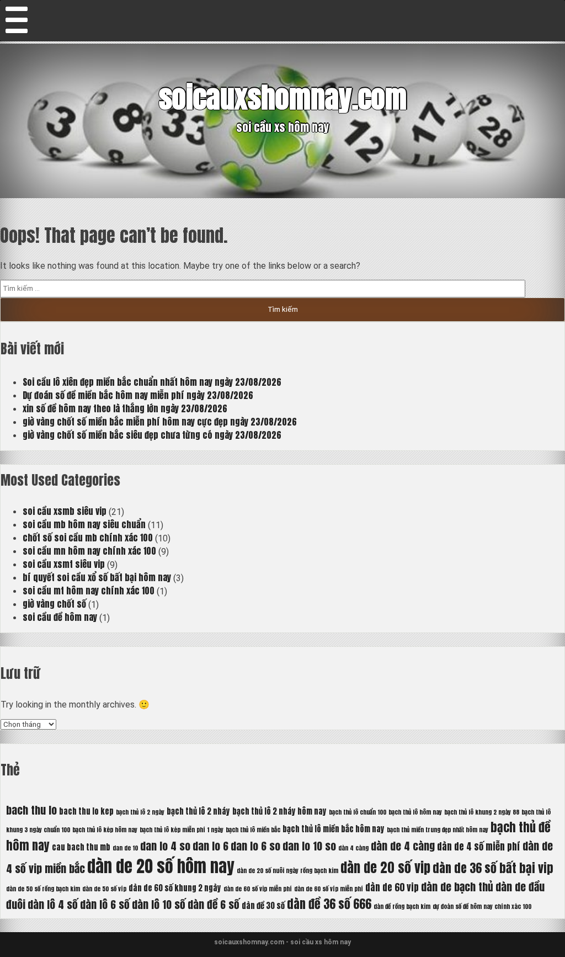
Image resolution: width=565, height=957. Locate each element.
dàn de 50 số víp (104, 889)
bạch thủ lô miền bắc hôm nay (333, 829)
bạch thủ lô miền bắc (253, 829)
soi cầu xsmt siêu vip (64, 564)
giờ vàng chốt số (54, 603)
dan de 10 (125, 848)
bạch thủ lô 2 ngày (140, 812)
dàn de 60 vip (392, 887)
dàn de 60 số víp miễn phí (328, 889)
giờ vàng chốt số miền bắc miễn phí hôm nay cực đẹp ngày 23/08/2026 (160, 421)
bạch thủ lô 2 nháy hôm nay (279, 811)
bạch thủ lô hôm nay (415, 812)
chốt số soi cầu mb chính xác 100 (88, 537)
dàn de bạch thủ (457, 887)
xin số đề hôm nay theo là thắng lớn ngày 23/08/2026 (125, 408)
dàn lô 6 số (105, 904)
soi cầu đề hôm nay (60, 617)
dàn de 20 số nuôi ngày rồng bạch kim (287, 870)
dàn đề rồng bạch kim (402, 906)
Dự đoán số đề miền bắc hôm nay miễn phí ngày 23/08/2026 (138, 395)
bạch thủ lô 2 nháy (198, 811)
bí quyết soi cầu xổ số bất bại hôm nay (97, 577)
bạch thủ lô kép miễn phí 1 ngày (181, 829)
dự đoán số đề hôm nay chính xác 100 (482, 906)
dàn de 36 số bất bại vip (493, 868)
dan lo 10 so (309, 846)
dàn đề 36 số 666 (329, 904)
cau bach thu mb (81, 847)
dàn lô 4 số (53, 904)
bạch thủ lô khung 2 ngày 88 (481, 812)
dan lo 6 (210, 846)
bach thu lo (31, 810)
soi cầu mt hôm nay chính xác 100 (88, 590)
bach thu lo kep (86, 811)
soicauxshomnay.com (283, 97)
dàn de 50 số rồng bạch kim (43, 889)
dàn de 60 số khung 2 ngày (175, 888)
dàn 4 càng (353, 848)
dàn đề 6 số (213, 904)
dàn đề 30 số (263, 906)
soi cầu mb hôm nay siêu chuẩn (84, 524)
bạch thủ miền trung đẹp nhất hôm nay (437, 829)
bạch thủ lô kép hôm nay (104, 829)
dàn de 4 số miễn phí (478, 846)
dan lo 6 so (255, 846)
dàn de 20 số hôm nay (160, 866)
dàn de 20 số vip (385, 868)
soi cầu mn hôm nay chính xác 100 (89, 550)
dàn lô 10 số (158, 904)
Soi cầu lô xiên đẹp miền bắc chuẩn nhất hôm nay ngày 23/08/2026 (152, 382)
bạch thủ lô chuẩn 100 (357, 812)
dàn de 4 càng (403, 846)
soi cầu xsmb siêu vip (64, 511)
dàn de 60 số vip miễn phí (257, 889)
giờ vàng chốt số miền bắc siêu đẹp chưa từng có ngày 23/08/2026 (152, 435)
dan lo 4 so (165, 846)
